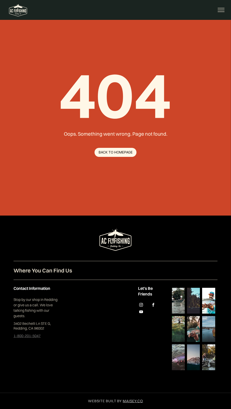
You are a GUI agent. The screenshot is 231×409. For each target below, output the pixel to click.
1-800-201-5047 (27, 335)
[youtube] (141, 312)
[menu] (221, 10)
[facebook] (153, 305)
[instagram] (141, 305)
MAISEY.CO (133, 401)
